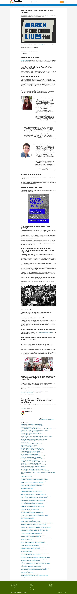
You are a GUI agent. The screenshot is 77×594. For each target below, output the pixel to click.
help (43, 419)
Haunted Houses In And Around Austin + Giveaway (29, 445)
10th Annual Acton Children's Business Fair (28, 446)
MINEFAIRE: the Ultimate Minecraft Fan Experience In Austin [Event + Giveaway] (34, 479)
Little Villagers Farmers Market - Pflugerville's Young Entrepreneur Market (33, 535)
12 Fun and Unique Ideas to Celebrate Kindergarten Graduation (31, 533)
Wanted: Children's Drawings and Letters (27, 518)
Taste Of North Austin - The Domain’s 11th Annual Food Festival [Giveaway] (33, 469)
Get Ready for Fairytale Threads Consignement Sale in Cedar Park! (32, 425)
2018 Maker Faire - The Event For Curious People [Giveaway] (31, 463)
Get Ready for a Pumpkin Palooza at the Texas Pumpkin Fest (31, 536)
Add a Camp (50, 585)
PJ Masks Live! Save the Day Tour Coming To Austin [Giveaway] (31, 485)
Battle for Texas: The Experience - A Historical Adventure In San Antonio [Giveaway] (35, 470)
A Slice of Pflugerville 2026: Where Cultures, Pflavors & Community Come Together (34, 575)
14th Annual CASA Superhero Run (26, 539)
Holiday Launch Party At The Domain (27, 488)
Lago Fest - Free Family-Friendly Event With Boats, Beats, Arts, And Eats (33, 437)
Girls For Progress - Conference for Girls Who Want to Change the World (33, 455)
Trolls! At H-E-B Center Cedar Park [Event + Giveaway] (30, 509)
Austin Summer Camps (14, 585)
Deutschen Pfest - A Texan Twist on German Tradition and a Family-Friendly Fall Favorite (35, 568)
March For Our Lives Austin (25, 60)
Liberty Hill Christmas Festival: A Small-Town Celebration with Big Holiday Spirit (34, 569)
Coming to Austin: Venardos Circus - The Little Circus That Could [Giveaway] (33, 524)
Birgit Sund (23, 408)
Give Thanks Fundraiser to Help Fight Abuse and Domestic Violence (32, 512)
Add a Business (51, 584)
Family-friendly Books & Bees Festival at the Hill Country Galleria (31, 565)
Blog (30, 586)
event (53, 419)
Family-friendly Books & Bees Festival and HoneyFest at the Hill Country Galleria (34, 530)
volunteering (50, 419)
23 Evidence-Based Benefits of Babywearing (28, 520)
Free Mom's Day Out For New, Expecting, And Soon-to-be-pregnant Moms (33, 466)
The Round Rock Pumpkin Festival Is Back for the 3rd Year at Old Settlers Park (34, 550)
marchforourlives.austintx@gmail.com (45, 332)
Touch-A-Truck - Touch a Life (25, 434)
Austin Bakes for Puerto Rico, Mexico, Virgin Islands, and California (32, 448)
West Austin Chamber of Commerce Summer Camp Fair (30, 454)
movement (41, 419)
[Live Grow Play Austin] (16, 1)
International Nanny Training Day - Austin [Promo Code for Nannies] (32, 452)
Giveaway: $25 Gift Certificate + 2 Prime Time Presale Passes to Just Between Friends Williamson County (38, 428)
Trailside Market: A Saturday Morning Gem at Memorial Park (31, 566)
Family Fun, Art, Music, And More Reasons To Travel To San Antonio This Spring (34, 497)
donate (46, 419)
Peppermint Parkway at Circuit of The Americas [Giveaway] (30, 521)
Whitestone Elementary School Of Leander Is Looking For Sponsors (32, 482)
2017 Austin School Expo (25, 442)
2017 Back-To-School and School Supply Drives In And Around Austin (32, 440)
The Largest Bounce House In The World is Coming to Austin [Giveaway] (33, 458)
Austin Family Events (14, 586)
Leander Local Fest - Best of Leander (27, 572)
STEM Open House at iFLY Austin (26, 476)
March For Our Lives (42, 44)
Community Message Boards (15, 587)
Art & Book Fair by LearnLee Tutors (26, 551)
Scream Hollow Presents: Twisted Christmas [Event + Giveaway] (31, 491)
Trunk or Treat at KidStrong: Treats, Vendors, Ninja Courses (31, 554)
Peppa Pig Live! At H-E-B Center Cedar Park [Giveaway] (30, 505)
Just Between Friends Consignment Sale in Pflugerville (30, 427)
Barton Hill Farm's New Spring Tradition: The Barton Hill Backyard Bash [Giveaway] (34, 461)
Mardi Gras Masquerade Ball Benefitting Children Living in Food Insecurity (33, 542)
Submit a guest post (32, 587)
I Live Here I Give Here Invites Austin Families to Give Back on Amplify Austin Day (34, 515)
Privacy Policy (60, 592)
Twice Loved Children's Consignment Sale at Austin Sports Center (32, 433)
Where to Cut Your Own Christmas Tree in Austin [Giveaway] (31, 431)
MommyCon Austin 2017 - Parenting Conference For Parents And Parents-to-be (34, 439)
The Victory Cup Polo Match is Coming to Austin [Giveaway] (31, 457)
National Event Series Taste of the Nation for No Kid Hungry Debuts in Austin (33, 494)
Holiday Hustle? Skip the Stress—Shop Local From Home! (30, 560)
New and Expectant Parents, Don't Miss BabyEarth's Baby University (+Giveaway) (34, 430)
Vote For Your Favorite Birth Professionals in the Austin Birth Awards (32, 503)
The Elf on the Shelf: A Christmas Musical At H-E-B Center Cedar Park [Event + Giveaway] (36, 527)
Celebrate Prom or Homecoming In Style (27, 467)
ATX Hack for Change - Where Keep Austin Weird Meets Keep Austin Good (33, 464)
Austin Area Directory (14, 584)
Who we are (31, 584)
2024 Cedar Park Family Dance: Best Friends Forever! (30, 545)
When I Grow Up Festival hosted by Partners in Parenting (30, 451)
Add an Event (50, 586)
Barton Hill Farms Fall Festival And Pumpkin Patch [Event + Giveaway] (32, 506)
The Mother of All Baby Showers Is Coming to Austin (29, 460)
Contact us (31, 585)
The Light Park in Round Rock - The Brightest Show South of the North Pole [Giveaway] (35, 557)
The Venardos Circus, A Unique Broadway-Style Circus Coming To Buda (33, 500)
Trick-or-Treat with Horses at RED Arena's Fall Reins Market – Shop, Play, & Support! (35, 553)
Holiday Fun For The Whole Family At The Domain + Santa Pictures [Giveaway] (34, 449)
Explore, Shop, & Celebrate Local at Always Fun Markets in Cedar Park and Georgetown (35, 563)
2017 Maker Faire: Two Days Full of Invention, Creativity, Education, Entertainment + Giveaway (36, 436)
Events (22, 419)
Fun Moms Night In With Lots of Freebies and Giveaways (30, 548)
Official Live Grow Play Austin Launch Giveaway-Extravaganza (31, 424)
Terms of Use (64, 592)
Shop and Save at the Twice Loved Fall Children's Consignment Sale (32, 443)
